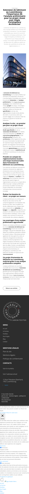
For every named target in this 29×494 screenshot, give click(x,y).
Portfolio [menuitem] (2, 487)
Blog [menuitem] (1, 491)
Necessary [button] (3, 446)
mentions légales (13, 396)
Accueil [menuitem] (2, 483)
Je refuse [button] (7, 412)
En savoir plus (13, 412)
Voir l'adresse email (10, 374)
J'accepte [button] (2, 412)
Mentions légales (9, 355)
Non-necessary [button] (4, 461)
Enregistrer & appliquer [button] (6, 476)
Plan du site (7, 351)
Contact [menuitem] (2, 493)
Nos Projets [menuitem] (3, 489)
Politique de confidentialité (13, 359)
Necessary (4, 447)
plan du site (4, 396)
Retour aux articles (11, 288)
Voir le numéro (8, 368)
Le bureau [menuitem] (2, 485)
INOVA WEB (4, 401)
